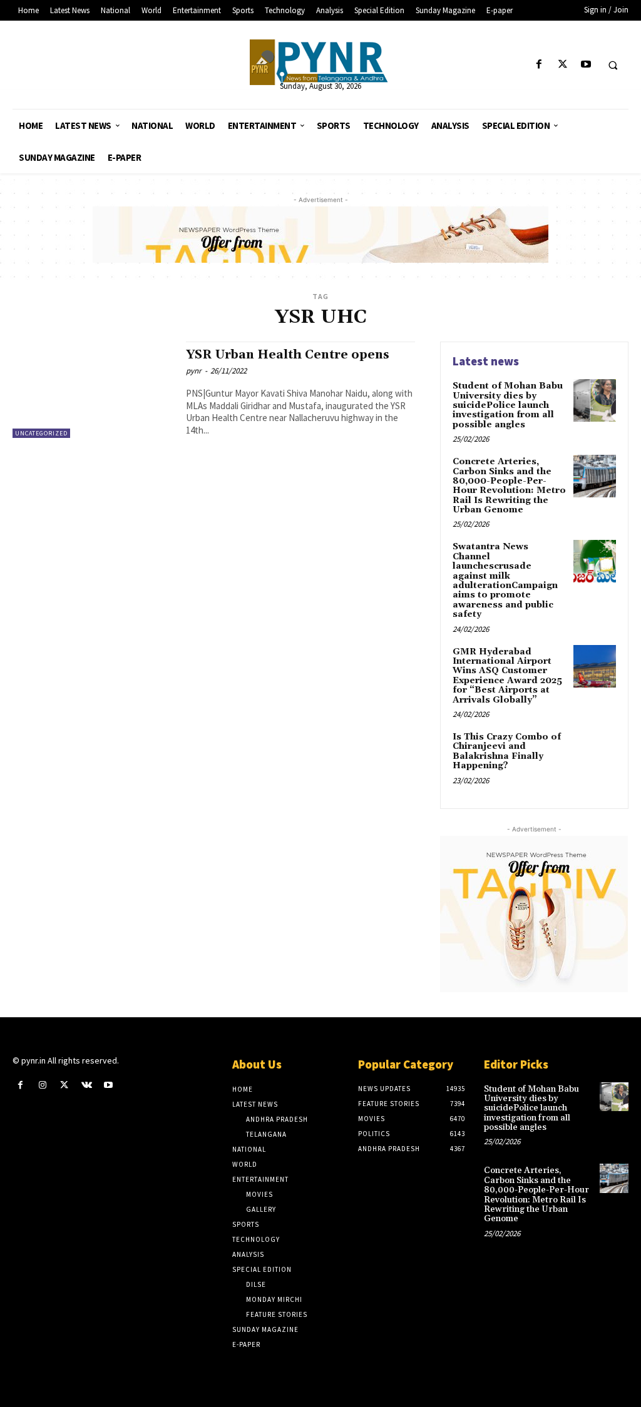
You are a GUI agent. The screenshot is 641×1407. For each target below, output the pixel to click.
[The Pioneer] (320, 62)
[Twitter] (562, 64)
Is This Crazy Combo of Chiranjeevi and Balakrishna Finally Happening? (507, 751)
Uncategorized (41, 433)
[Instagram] (42, 1085)
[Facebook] (539, 64)
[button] (612, 65)
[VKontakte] (87, 1085)
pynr (194, 370)
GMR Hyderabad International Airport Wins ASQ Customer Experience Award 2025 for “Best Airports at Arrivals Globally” (507, 676)
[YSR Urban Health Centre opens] (93, 390)
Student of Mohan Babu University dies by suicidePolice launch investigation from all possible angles (508, 405)
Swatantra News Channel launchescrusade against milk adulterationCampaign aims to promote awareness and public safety (505, 580)
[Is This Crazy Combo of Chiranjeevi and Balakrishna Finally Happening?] (594, 751)
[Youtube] (585, 64)
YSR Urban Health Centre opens (287, 354)
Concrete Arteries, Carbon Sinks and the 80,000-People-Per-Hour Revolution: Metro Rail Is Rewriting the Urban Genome (509, 486)
